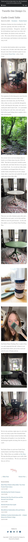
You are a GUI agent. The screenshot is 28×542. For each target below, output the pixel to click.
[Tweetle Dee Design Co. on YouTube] (20, 532)
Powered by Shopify (14, 538)
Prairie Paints (23, 21)
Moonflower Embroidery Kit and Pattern (13, 510)
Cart (26, 5)
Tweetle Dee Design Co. (14, 11)
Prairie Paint (12, 54)
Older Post (6, 476)
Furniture (14, 21)
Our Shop (23, 454)
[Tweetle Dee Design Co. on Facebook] (11, 532)
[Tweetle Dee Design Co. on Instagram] (17, 532)
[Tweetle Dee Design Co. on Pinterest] (14, 532)
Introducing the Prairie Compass (10, 492)
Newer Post (22, 476)
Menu (4, 5)
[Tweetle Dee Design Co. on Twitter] (8, 532)
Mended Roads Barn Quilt (8, 504)
